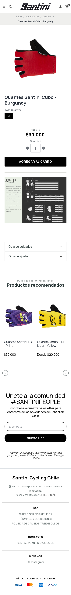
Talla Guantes (13, 110)
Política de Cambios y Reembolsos (35, 523)
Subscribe (35, 438)
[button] (5, 373)
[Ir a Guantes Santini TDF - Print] (19, 316)
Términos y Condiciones (35, 519)
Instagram (37, 562)
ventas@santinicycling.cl (35, 543)
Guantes (47, 16)
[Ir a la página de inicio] (35, 6)
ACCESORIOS (32, 16)
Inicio (19, 16)
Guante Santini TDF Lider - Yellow (51, 343)
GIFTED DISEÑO (48, 495)
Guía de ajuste (18, 256)
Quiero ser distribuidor (35, 514)
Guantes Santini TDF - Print (19, 343)
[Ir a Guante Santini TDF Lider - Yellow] (52, 316)
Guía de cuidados (20, 247)
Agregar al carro (35, 161)
